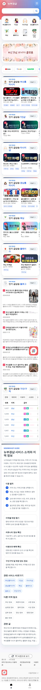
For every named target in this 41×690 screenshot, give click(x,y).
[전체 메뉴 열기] (37, 3)
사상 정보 (31, 607)
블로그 (7, 591)
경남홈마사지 (10, 586)
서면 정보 (31, 602)
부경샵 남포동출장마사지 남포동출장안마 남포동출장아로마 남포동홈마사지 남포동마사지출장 (20, 637)
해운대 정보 (20, 602)
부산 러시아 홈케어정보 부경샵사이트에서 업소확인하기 (20, 628)
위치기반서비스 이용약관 (9, 663)
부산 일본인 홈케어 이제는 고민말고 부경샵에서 (20, 631)
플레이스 (29, 586)
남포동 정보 (9, 607)
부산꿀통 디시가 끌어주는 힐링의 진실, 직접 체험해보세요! (20, 641)
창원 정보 (30, 612)
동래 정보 (21, 607)
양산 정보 (19, 612)
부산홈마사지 (10, 580)
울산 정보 (8, 618)
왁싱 (20, 586)
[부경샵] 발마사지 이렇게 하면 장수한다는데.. (20, 634)
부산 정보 (8, 602)
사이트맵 (12, 659)
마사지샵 (30, 580)
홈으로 (4, 659)
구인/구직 (17, 591)
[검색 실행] (36, 11)
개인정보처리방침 (25, 663)
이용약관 (36, 663)
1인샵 (21, 580)
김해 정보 (8, 612)
